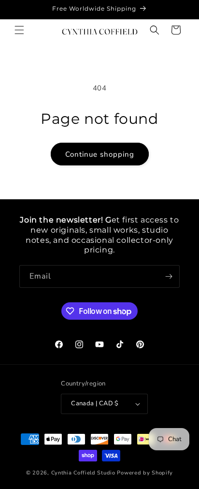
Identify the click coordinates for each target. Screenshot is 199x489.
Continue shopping (99, 154)
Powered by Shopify (145, 472)
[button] (19, 30)
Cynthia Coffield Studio (83, 472)
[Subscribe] (168, 276)
